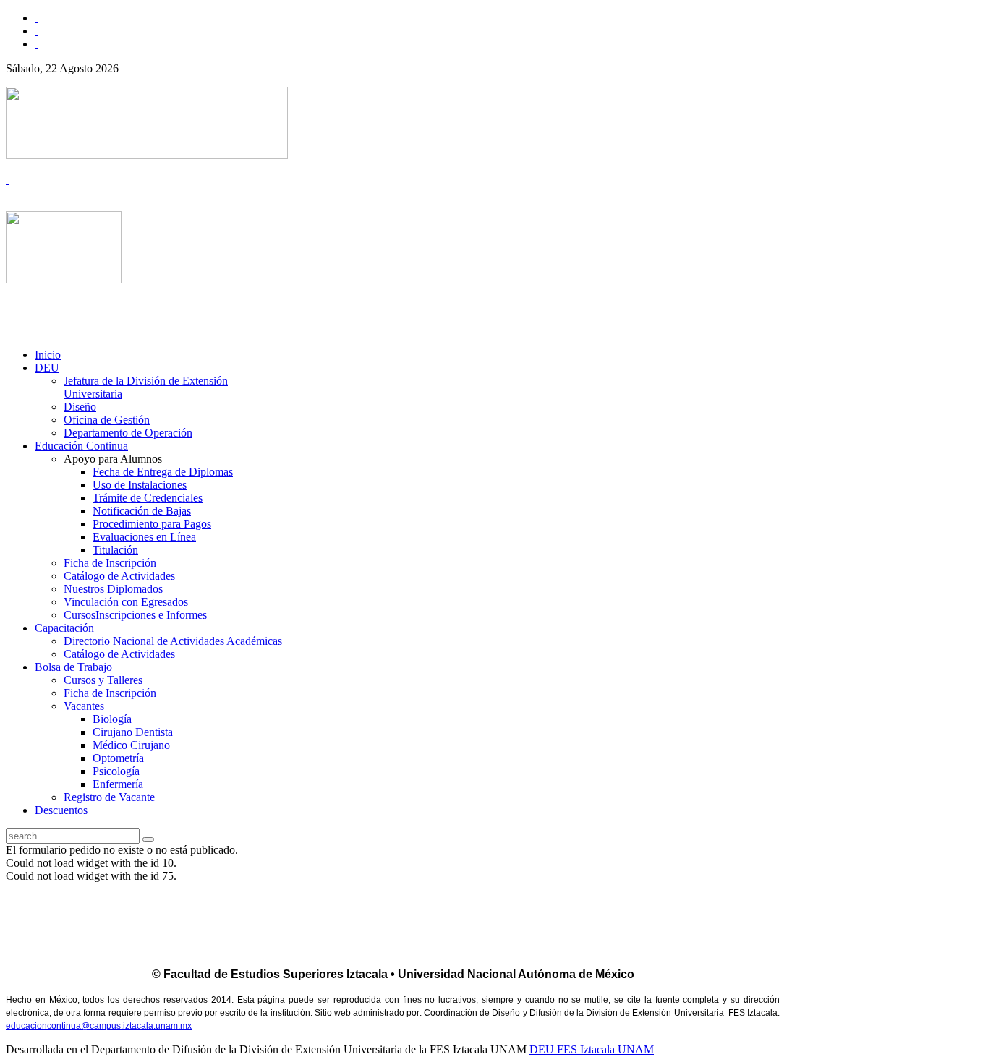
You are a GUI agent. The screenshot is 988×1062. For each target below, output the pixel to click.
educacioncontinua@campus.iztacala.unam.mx (99, 1026)
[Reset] (148, 839)
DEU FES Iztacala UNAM (591, 1049)
